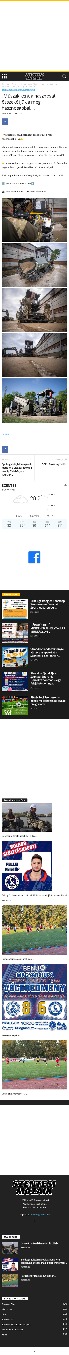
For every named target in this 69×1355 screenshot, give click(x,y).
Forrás (5, 434)
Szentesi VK (8, 1319)
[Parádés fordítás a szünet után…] (34, 930)
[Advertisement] (34, 36)
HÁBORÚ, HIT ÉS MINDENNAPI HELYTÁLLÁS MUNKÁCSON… (47, 628)
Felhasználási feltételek (34, 1207)
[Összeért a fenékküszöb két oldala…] (27, 817)
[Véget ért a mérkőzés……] (34, 1064)
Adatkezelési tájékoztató (35, 1204)
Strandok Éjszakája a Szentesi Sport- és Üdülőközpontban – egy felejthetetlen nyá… (45, 678)
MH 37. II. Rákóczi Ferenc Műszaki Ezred (28, 84)
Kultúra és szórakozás (12, 1329)
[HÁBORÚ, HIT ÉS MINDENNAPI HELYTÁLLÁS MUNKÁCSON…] (15, 633)
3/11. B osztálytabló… (54, 464)
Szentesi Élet (8, 1304)
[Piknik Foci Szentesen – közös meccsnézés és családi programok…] (15, 705)
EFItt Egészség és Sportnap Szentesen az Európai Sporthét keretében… (47, 604)
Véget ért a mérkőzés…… (14, 1093)
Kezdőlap (5, 84)
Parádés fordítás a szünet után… (18, 959)
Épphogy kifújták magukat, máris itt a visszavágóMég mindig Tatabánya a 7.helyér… (17, 469)
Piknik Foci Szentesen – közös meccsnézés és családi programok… (48, 701)
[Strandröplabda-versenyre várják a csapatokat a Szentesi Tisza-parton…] (15, 657)
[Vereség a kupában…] (34, 997)
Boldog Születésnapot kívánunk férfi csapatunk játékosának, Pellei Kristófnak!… (44, 1261)
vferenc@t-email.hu (40, 1214)
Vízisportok (7, 1309)
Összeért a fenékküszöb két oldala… (20, 836)
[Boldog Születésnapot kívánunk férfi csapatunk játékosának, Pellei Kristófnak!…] (27, 866)
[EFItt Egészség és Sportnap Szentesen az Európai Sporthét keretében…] (15, 609)
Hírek (4, 1314)
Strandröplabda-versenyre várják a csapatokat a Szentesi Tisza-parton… (47, 652)
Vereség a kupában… (12, 1035)
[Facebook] (5, 121)
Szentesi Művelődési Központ (16, 1324)
